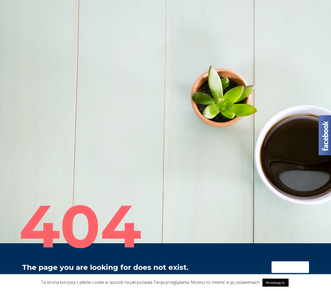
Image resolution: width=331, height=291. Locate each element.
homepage (288, 267)
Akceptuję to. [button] (275, 282)
